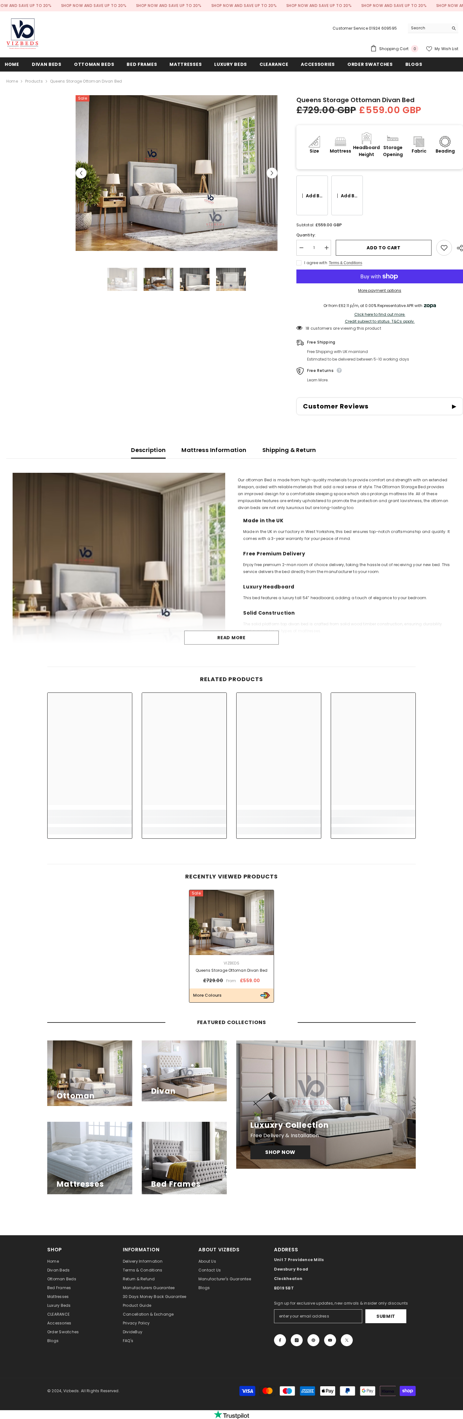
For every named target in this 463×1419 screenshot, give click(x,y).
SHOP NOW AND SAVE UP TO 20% (94, 5)
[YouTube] (330, 1340)
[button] (81, 173)
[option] (177, 173)
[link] (90, 820)
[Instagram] (297, 1340)
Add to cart (384, 248)
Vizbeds (231, 963)
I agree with (315, 262)
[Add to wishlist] (444, 248)
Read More (231, 637)
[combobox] (428, 28)
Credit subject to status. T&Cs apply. (380, 321)
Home (12, 81)
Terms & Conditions (345, 263)
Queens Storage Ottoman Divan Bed (232, 970)
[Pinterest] (313, 1340)
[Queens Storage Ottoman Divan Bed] (231, 922)
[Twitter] (347, 1340)
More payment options (379, 290)
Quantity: (306, 235)
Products (34, 81)
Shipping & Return (289, 450)
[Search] (433, 28)
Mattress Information (213, 450)
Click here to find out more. (379, 314)
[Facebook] (280, 1340)
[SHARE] (457, 248)
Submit (385, 1316)
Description (148, 450)
